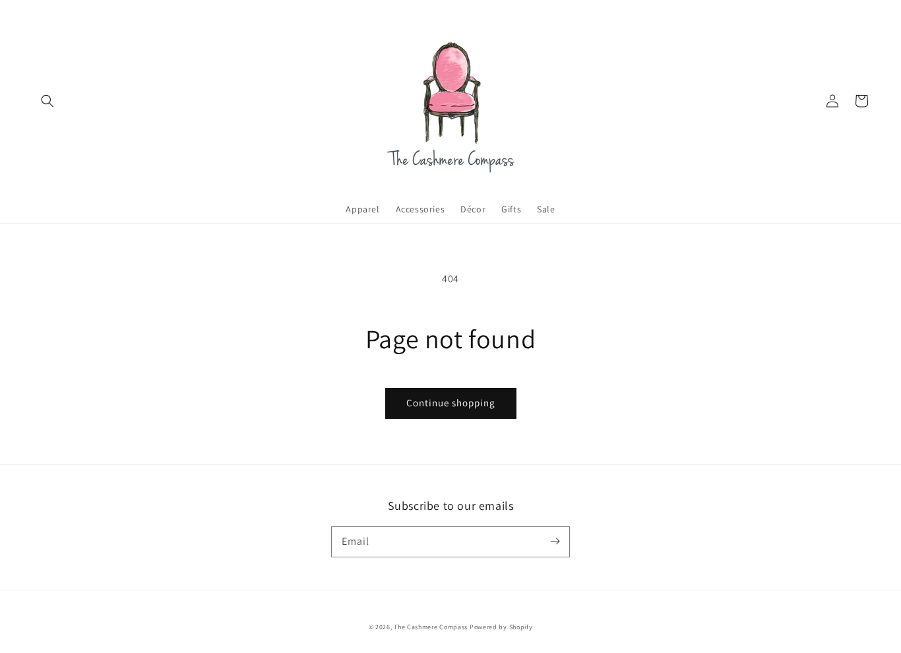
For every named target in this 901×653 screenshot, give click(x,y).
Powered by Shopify (501, 627)
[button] (47, 100)
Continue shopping (450, 402)
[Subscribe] (554, 541)
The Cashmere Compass (431, 627)
